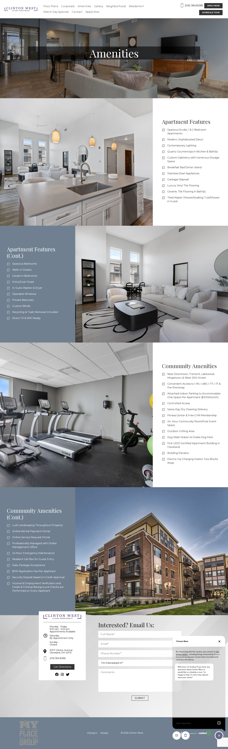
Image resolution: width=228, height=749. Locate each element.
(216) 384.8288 (194, 5)
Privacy (92, 733)
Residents (135, 6)
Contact (77, 11)
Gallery (98, 6)
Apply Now (92, 11)
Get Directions (62, 666)
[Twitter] (67, 674)
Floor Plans (50, 6)
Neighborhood (116, 6)
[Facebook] (57, 674)
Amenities (84, 6)
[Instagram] (62, 674)
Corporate (68, 6)
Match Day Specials (56, 11)
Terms (104, 733)
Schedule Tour (211, 12)
